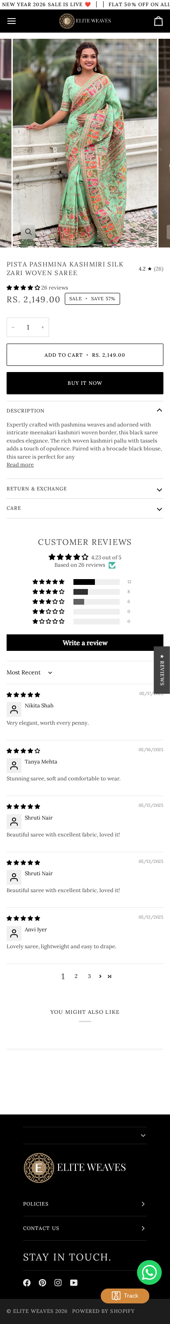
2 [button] (76, 976)
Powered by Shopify (103, 1311)
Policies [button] (36, 1204)
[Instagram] (58, 1282)
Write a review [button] (85, 642)
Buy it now (85, 383)
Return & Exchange (37, 488)
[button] (24, 287)
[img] (23, 694)
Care (14, 508)
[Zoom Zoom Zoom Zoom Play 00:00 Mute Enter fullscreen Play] (85, 143)
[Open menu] (19, 21)
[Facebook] (27, 1282)
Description (26, 411)
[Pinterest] (42, 1282)
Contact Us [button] (41, 1228)
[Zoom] (28, 232)
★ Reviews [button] (162, 670)
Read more (20, 464)
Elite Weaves (33, 1311)
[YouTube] (74, 1282)
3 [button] (89, 976)
